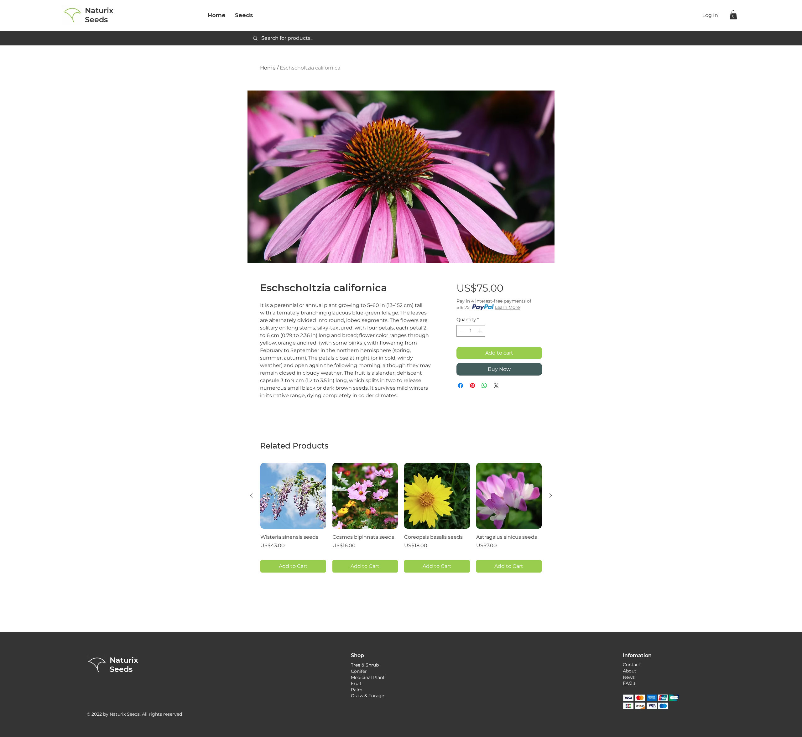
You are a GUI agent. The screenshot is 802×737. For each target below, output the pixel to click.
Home (268, 68)
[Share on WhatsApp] (484, 385)
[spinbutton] (471, 330)
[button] (733, 14)
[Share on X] (496, 385)
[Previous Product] (251, 495)
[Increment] (480, 330)
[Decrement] (461, 330)
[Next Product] (551, 495)
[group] (401, 518)
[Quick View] (293, 496)
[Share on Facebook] (460, 385)
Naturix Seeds (124, 665)
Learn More (507, 307)
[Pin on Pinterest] (472, 385)
